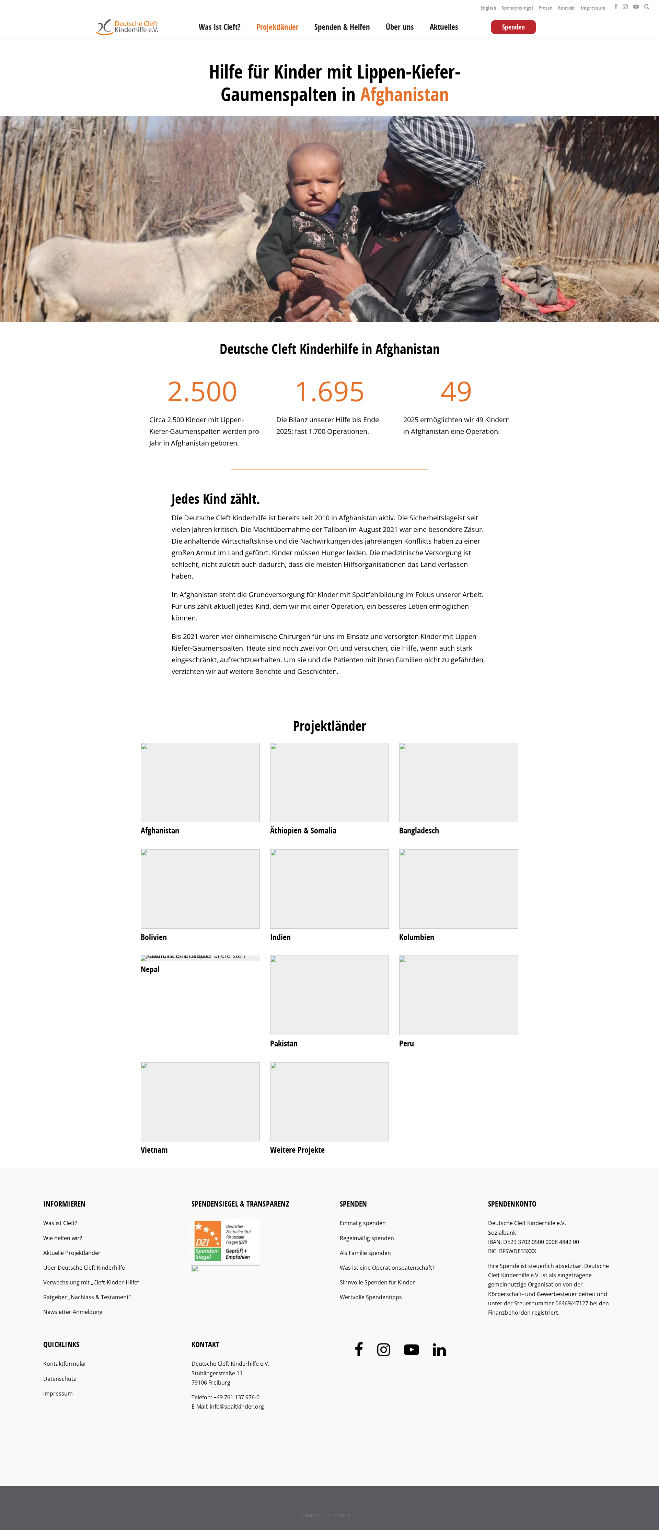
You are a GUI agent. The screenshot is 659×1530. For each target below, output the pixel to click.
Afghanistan (160, 830)
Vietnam (154, 1150)
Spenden (513, 27)
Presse (546, 7)
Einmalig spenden (363, 1223)
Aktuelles (444, 27)
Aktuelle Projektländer (72, 1253)
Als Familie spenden (365, 1253)
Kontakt (566, 7)
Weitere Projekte (297, 1150)
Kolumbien (416, 937)
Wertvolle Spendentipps (371, 1297)
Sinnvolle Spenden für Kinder (377, 1282)
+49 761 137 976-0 (236, 1397)
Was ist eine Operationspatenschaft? (387, 1267)
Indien (280, 937)
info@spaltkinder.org (237, 1406)
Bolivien (154, 937)
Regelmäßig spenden (367, 1238)
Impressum (593, 7)
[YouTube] (636, 4)
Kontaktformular (64, 1363)
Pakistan (284, 1043)
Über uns (400, 27)
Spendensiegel (517, 7)
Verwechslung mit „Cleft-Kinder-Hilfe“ (91, 1282)
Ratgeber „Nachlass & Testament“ (87, 1297)
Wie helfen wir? (62, 1238)
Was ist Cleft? (220, 27)
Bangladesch (419, 830)
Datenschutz (59, 1379)
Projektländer (277, 27)
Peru (406, 1043)
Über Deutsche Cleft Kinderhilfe (84, 1267)
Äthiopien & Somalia (303, 830)
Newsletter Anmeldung (73, 1312)
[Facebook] (616, 4)
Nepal (150, 969)
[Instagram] (625, 4)
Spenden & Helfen (342, 27)
